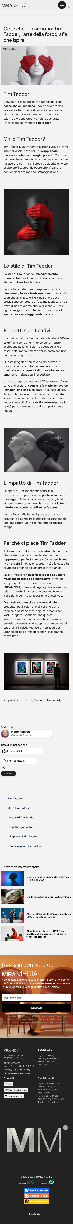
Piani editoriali (44, 1115)
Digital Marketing (46, 1055)
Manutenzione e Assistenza (51, 1099)
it (68, 3)
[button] (36, 1214)
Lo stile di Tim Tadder (21, 817)
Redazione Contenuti (48, 1112)
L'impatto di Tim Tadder (23, 836)
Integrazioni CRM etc (48, 1096)
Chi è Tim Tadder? (19, 808)
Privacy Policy (61, 1016)
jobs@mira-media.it (13, 1112)
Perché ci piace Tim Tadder (25, 846)
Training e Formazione (48, 1102)
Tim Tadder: (15, 798)
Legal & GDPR (44, 1064)
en (68, 7)
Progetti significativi (20, 827)
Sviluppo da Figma (46, 1086)
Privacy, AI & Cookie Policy (17, 1069)
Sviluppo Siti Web (46, 1061)
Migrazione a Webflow (48, 1083)
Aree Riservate (45, 1092)
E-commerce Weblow (48, 1089)
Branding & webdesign (48, 1058)
